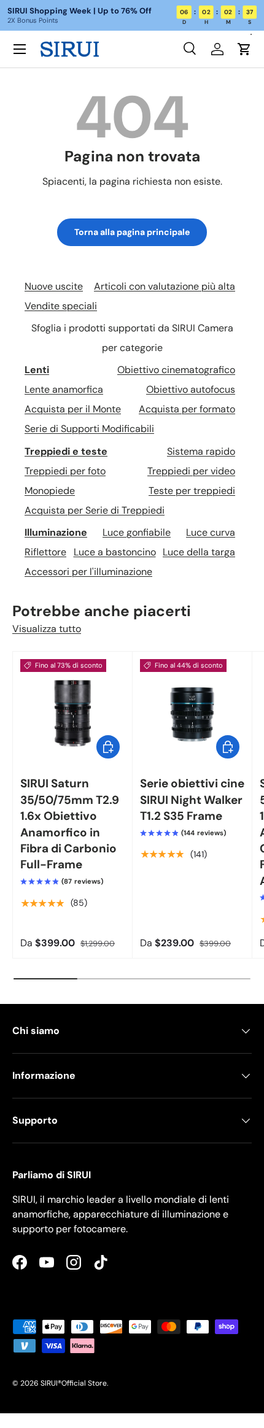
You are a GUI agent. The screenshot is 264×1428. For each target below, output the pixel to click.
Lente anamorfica (64, 389)
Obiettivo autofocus (190, 389)
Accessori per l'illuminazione (88, 571)
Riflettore (45, 552)
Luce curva (210, 532)
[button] (244, 49)
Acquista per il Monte (73, 409)
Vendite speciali (61, 305)
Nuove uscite (54, 286)
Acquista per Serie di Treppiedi (95, 510)
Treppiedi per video (191, 471)
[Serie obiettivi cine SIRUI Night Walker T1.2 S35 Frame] (192, 711)
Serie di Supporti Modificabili (89, 428)
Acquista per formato (187, 409)
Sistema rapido (201, 451)
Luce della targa (199, 552)
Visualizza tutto (46, 628)
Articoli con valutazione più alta (164, 286)
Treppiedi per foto (65, 471)
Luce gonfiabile (137, 532)
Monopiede (50, 490)
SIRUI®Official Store (74, 1383)
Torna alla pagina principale (132, 231)
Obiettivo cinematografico (176, 369)
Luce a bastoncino (115, 552)
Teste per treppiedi (192, 490)
